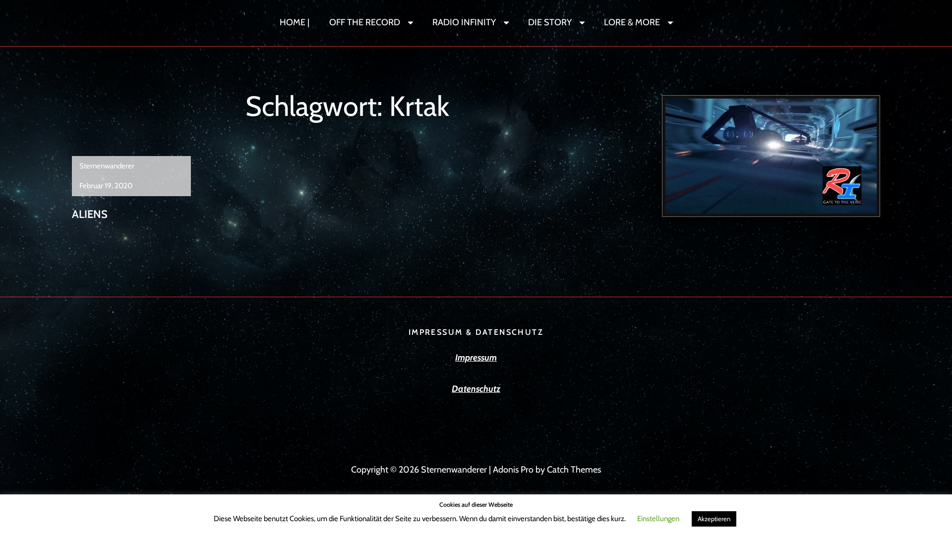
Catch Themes (574, 469)
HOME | (294, 22)
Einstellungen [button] (658, 518)
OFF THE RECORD (364, 22)
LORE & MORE (632, 22)
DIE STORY (550, 22)
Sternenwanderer (106, 165)
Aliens (90, 214)
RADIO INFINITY (464, 22)
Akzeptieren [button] (714, 519)
